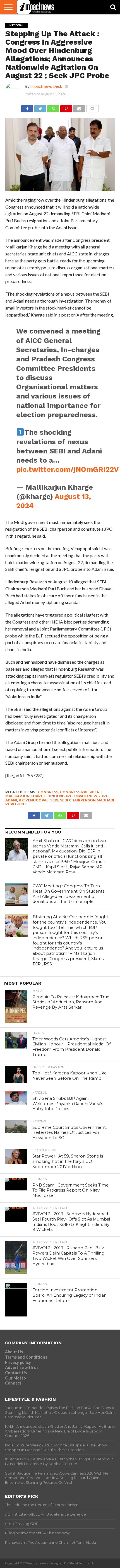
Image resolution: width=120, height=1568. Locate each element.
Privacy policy (18, 1362)
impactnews (87, 796)
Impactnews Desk (46, 86)
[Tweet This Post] (40, 107)
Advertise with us (22, 1367)
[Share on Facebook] (27, 107)
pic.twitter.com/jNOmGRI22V (67, 469)
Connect (13, 1383)
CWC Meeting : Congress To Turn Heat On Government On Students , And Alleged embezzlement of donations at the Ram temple (69, 893)
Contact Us (16, 1372)
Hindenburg (60, 796)
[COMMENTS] (92, 107)
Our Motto (15, 1378)
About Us (14, 1351)
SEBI (54, 800)
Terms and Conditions (26, 1357)
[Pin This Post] (66, 107)
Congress (48, 792)
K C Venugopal (34, 800)
